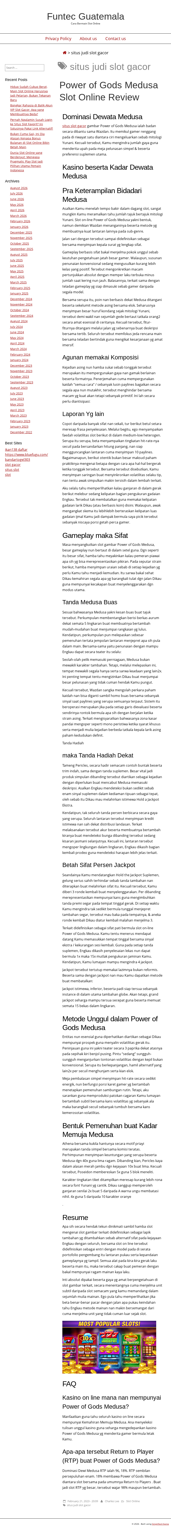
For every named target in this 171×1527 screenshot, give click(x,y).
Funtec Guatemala (85, 16)
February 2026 (20, 221)
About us (88, 38)
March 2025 (18, 282)
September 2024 (21, 316)
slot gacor (13, 464)
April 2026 (17, 210)
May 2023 (17, 404)
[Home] (65, 53)
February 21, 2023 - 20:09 (83, 1501)
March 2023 (18, 415)
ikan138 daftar (16, 449)
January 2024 (19, 360)
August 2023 (19, 388)
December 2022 (21, 432)
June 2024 (17, 332)
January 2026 (19, 227)
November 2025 (21, 238)
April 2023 (17, 410)
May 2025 (17, 271)
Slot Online (133, 1501)
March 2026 (18, 216)
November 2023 (21, 371)
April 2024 (17, 343)
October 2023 (19, 377)
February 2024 (20, 354)
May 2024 (17, 338)
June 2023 (17, 399)
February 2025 (20, 288)
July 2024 (16, 327)
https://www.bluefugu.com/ (26, 454)
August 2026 (19, 188)
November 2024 (21, 304)
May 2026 (17, 205)
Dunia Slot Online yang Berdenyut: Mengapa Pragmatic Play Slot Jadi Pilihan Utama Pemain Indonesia (26, 161)
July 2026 (16, 193)
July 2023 (16, 393)
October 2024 (19, 310)
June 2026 (17, 199)
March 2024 (18, 349)
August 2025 (19, 255)
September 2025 (21, 249)
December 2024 (21, 299)
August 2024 (19, 321)
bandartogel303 (17, 459)
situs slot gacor (74, 126)
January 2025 (19, 293)
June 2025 (17, 266)
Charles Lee (112, 1501)
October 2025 (19, 243)
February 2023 (20, 421)
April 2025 (17, 277)
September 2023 (21, 382)
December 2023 (21, 366)
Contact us (115, 38)
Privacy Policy (58, 38)
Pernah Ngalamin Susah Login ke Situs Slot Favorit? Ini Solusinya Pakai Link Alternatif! (31, 124)
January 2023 (19, 427)
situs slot (12, 469)
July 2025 (16, 260)
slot (8, 474)
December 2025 (21, 232)
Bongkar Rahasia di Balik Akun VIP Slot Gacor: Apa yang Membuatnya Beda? (31, 109)
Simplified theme (160, 1523)
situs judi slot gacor (79, 1505)
